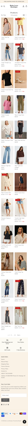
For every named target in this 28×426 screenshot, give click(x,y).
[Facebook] (1, 404)
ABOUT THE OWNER (6, 373)
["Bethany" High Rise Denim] (7, 155)
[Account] (23, 6)
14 (15, 335)
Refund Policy (4, 361)
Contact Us (4, 371)
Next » (18, 335)
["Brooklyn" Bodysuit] (7, 207)
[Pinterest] (8, 404)
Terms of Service (5, 366)
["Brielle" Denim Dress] (21, 182)
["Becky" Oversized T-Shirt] (7, 130)
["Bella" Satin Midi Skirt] (21, 130)
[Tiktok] (6, 404)
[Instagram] (3, 404)
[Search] (5, 6)
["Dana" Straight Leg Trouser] (7, 315)
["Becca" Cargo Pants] (21, 104)
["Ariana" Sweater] (7, 104)
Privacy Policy (4, 369)
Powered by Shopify (17, 420)
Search (3, 359)
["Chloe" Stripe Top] (21, 261)
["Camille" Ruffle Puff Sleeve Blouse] (7, 234)
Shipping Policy (5, 364)
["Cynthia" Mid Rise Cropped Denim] (7, 288)
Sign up (5, 400)
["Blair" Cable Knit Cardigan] (21, 155)
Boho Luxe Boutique (8, 420)
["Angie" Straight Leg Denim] (7, 52)
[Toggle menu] (1, 6)
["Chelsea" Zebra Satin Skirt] (7, 261)
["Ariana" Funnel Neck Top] (7, 79)
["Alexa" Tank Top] (7, 27)
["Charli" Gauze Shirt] (21, 234)
